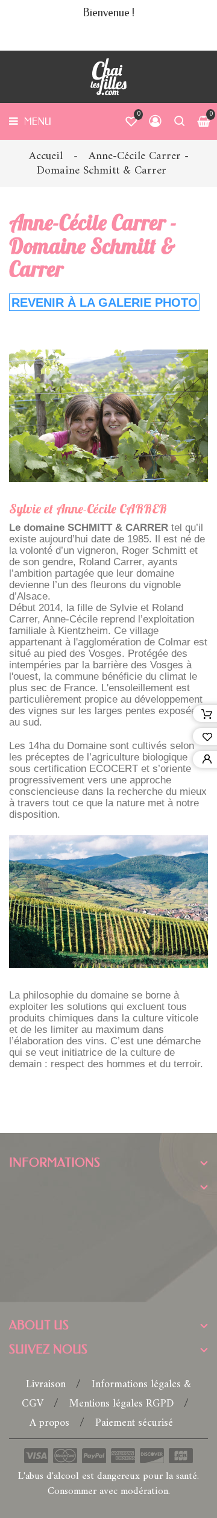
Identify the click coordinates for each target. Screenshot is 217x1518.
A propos (51, 1423)
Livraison (47, 1384)
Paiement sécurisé (134, 1423)
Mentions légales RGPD (123, 1403)
